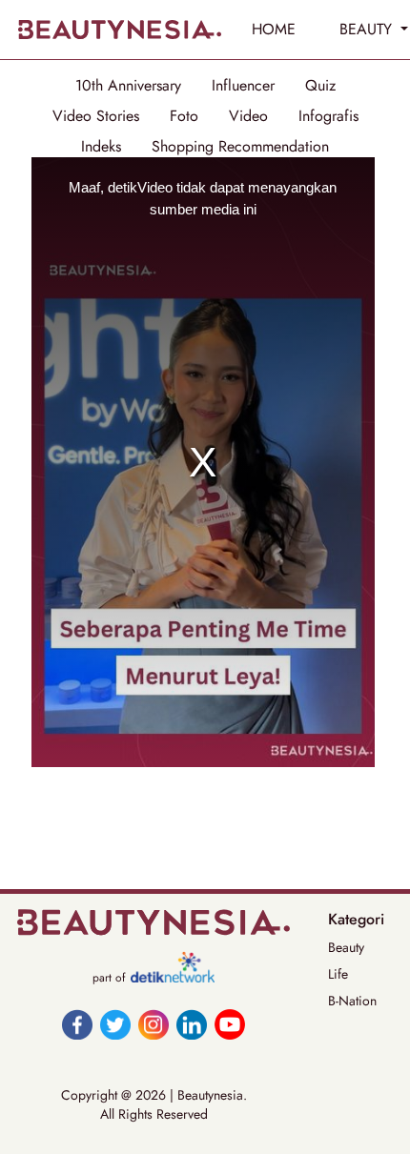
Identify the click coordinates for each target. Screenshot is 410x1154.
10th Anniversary (128, 85)
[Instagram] (153, 1024)
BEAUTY (368, 29)
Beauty (346, 947)
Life (338, 973)
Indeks (101, 146)
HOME (274, 29)
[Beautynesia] (119, 29)
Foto (184, 116)
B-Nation (352, 1000)
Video (248, 116)
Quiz (320, 85)
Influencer (243, 85)
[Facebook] (77, 1024)
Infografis (328, 116)
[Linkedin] (191, 1024)
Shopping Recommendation (240, 146)
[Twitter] (115, 1024)
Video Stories (95, 116)
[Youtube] (230, 1024)
